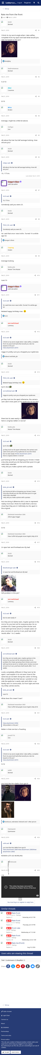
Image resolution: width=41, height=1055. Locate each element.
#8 (39, 219)
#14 (38, 435)
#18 (38, 562)
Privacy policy (5, 1039)
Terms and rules (6, 1035)
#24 (38, 837)
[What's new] (34, 3)
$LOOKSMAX (5, 1027)
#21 (38, 713)
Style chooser (7, 1011)
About (3, 1023)
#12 (38, 332)
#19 (38, 607)
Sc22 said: (6, 196)
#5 (39, 135)
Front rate (16, 928)
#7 (39, 190)
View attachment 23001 (10, 849)
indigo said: (6, 163)
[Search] (38, 3)
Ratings (18, 915)
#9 (39, 256)
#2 (39, 77)
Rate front (16, 913)
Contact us (4, 1019)
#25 (38, 870)
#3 (39, 96)
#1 (39, 30)
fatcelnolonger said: (9, 568)
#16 (38, 523)
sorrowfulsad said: (9, 391)
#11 (38, 295)
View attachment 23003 (25, 849)
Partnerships (5, 1031)
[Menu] (2, 3)
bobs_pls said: (7, 487)
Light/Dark (6, 1015)
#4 (39, 116)
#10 (38, 275)
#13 (38, 372)
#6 (39, 157)
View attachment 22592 (10, 723)
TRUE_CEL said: (8, 225)
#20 (38, 648)
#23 (38, 779)
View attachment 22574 (23, 454)
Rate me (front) (18, 943)
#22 (38, 744)
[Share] (36, 30)
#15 (38, 481)
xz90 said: (6, 843)
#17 (38, 542)
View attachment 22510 (10, 348)
